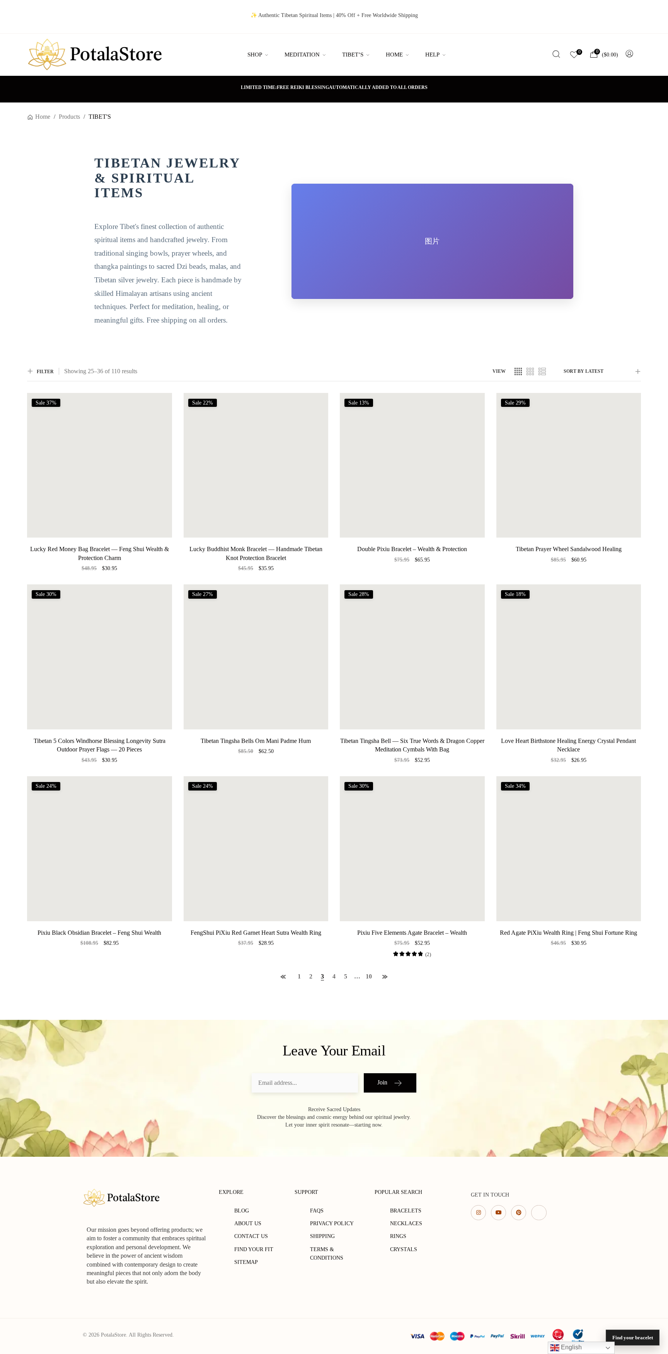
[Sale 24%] (99, 848)
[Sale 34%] (568, 848)
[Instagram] (478, 1212)
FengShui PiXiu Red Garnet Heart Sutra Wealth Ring (256, 932)
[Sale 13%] (412, 464)
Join (382, 1082)
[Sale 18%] (568, 656)
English (570, 1347)
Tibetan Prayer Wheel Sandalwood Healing (569, 549)
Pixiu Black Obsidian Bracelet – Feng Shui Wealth (99, 932)
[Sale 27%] (256, 656)
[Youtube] (498, 1212)
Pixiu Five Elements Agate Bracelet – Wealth (412, 932)
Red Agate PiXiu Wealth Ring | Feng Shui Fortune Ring (568, 932)
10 (369, 976)
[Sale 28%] (412, 656)
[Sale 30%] (99, 656)
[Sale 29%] (568, 464)
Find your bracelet (632, 1337)
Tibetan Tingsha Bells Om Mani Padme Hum (256, 741)
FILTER (45, 371)
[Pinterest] (518, 1212)
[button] (99, 578)
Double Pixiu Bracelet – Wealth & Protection (412, 549)
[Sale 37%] (99, 464)
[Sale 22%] (256, 464)
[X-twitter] (538, 1212)
